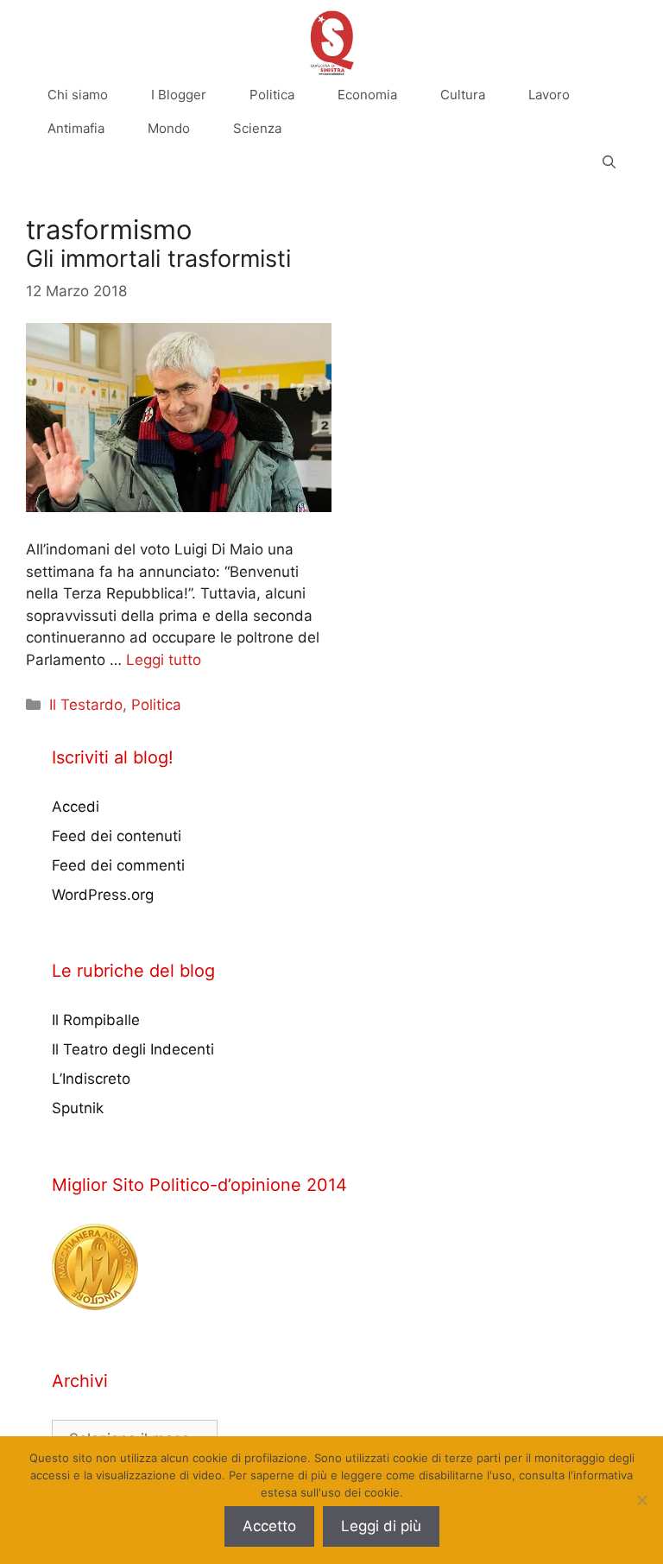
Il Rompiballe (96, 1020)
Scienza (257, 128)
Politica (271, 94)
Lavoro (549, 94)
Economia (367, 94)
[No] (641, 1500)
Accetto (269, 1526)
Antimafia (75, 128)
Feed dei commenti (118, 865)
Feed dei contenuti (116, 836)
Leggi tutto (163, 659)
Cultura (462, 94)
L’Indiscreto (91, 1078)
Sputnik (78, 1108)
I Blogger (178, 94)
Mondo (169, 128)
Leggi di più (381, 1526)
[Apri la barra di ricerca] (609, 162)
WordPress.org (103, 894)
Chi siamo (77, 94)
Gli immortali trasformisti (158, 258)
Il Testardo (86, 704)
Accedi (75, 806)
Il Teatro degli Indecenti (133, 1049)
